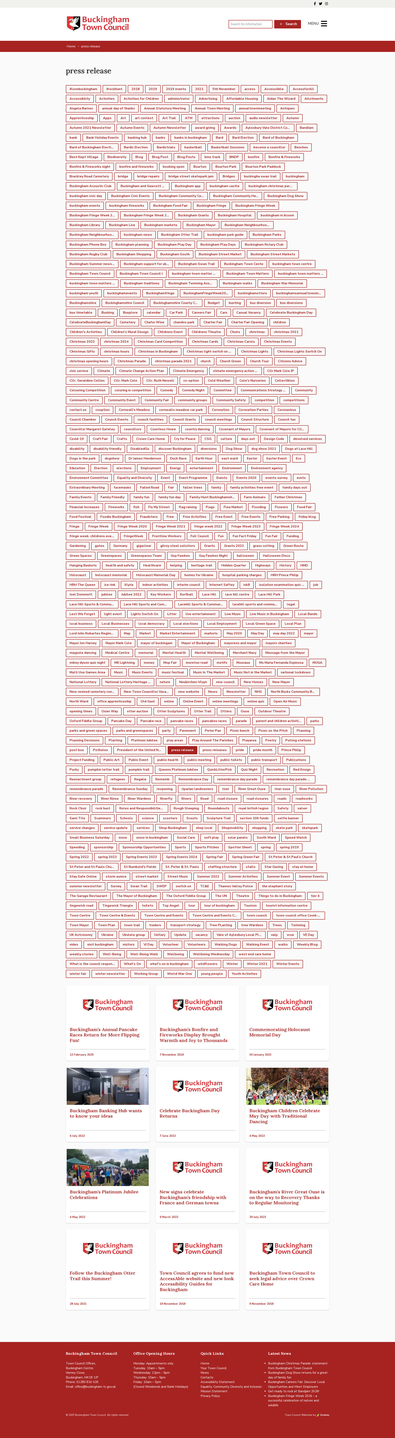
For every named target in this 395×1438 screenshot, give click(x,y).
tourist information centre (287, 905)
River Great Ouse (252, 789)
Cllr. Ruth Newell (160, 380)
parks (314, 721)
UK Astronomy (81, 935)
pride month (262, 750)
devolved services (307, 439)
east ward (230, 458)
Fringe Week (98, 526)
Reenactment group (85, 779)
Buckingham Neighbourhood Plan (94, 234)
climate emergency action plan (237, 371)
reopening (165, 789)
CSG (207, 439)
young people (212, 974)
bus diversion (260, 303)
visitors (129, 944)
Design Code (274, 439)
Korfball (186, 594)
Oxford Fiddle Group (86, 721)
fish (136, 507)
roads (282, 798)
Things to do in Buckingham (280, 896)
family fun (141, 497)
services (143, 828)
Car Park (176, 312)
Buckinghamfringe (160, 293)
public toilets (231, 760)
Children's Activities (86, 332)
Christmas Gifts (82, 351)
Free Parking (279, 516)
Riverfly (166, 798)
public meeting (199, 760)
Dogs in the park (83, 458)
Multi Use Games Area (87, 672)
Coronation (220, 410)
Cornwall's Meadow (134, 410)
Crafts (122, 439)
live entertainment (201, 614)
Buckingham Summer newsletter (94, 264)
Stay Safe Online (83, 876)
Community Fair (157, 400)
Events (221, 478)
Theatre (242, 896)
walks (283, 944)
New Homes (253, 682)
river (225, 789)
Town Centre (80, 915)
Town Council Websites (298, 1415)
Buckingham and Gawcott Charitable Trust (145, 186)
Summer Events (311, 876)
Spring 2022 (79, 857)
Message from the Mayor (285, 652)
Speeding (77, 847)
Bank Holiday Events (102, 137)
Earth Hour (204, 458)
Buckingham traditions (141, 283)
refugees (117, 779)
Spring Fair (214, 857)
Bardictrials (166, 147)
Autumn (292, 118)
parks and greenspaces (134, 730)
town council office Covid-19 (299, 915)
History (285, 565)
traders (155, 925)
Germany (120, 546)
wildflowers (207, 964)
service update (116, 828)
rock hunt (102, 808)
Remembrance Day (193, 779)
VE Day (308, 935)
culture (226, 439)
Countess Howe (163, 429)
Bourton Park (225, 166)
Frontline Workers (166, 536)
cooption (102, 410)
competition (264, 400)
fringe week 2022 (208, 526)
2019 (153, 89)
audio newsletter (263, 118)
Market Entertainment (177, 633)
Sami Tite (77, 818)
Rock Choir (78, 808)
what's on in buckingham (169, 964)
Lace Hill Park (269, 594)
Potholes (100, 750)
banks (160, 137)
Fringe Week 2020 (132, 526)
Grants (209, 546)
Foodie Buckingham (115, 516)
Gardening (78, 546)
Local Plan (293, 623)
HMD (304, 565)
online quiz (255, 701)
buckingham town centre (292, 264)
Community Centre (84, 400)
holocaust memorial (111, 575)
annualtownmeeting (255, 108)
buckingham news (138, 234)
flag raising (188, 507)
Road (204, 798)
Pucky (74, 769)
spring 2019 (289, 847)
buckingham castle (224, 186)
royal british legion (253, 808)
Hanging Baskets (83, 565)
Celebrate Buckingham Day (291, 312)
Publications (296, 760)
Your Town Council (214, 1368)
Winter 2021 (257, 964)
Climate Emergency (188, 371)
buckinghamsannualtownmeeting (300, 293)
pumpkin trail (139, 769)
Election (100, 468)
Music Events (142, 672)
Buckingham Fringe (211, 205)
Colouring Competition (88, 390)
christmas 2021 (286, 332)
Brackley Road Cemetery (89, 176)
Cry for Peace (184, 439)
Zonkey (324, 1415)
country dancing (197, 429)
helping (176, 565)
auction (234, 118)
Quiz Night (249, 769)
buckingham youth (84, 293)
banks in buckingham (190, 137)
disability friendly (107, 449)
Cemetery (127, 322)
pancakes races (214, 721)
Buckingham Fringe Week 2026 (148, 215)
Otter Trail (202, 711)
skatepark (310, 828)
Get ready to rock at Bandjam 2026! (293, 1391)
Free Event (223, 516)
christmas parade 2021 (173, 361)
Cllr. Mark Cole (125, 380)
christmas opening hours (89, 361)
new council (225, 682)
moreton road (197, 662)
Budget (214, 303)
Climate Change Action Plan (141, 371)
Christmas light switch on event (211, 351)
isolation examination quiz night (283, 584)
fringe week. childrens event (92, 536)
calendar (153, 312)
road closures (257, 798)
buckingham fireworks (126, 205)
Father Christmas (288, 497)
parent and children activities (279, 721)
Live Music (233, 614)
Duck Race (178, 458)
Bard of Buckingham (278, 137)
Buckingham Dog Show (285, 196)
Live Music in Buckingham (269, 614)
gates (99, 546)
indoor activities (155, 584)
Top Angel (170, 905)
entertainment (201, 468)
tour (191, 905)
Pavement (188, 730)
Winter (232, 964)
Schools (126, 818)
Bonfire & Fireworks (284, 157)
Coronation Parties (253, 410)
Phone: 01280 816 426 (82, 1382)
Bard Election (243, 137)
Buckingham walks (237, 283)
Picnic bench (239, 730)
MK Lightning (124, 662)
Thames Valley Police (235, 886)
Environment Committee (89, 478)
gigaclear (143, 546)
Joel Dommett (81, 594)
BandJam (307, 127)
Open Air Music (285, 701)
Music (118, 672)
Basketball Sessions (227, 147)
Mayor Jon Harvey (83, 643)
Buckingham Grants (193, 215)
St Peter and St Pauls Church (93, 867)
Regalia (140, 779)
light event (113, 614)
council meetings (218, 419)
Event (165, 478)
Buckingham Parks (267, 234)
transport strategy (185, 925)
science (148, 818)
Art (123, 118)
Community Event (122, 400)
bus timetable (81, 312)
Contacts (207, 1377)
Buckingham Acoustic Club (91, 186)
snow (122, 837)
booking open (173, 166)
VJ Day (148, 944)
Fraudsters (149, 516)
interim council (188, 584)
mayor (309, 633)
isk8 (246, 584)
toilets (147, 905)
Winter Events (287, 964)
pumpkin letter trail (104, 769)
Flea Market (233, 507)
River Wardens (139, 798)
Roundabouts (218, 808)
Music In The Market (209, 672)
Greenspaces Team (146, 555)
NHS (258, 691)
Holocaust (78, 575)
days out (248, 439)
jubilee (106, 594)
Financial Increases (84, 507)
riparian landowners (197, 789)
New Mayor (281, 682)
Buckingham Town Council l (141, 273)
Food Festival (80, 516)
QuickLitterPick (219, 769)
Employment (151, 468)
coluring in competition (133, 390)
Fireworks (116, 507)
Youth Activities (244, 974)
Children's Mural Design (130, 332)
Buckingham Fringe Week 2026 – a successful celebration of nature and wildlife (293, 1400)
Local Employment (222, 623)
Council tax (287, 419)
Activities (107, 98)
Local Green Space (261, 623)
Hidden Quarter (233, 565)
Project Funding (82, 760)
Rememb (162, 779)
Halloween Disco (276, 555)
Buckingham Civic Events (130, 196)
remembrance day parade (237, 779)
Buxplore (130, 312)
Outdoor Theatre (272, 711)
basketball (193, 147)
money (149, 662)
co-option (191, 380)
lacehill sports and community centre (256, 604)
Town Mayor (79, 925)
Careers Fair (201, 312)
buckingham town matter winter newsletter (196, 273)
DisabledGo (139, 449)
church (206, 361)
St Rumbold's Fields (140, 867)
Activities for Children (141, 98)
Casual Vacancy (248, 312)
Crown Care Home (150, 439)
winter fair (78, 974)
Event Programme (193, 478)
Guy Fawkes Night (213, 555)
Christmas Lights (254, 351)
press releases (215, 750)
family (216, 487)
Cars (223, 312)
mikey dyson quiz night (87, 662)
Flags (210, 507)
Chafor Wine (154, 322)
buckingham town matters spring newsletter (94, 283)
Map (127, 633)
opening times (81, 711)
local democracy (151, 623)
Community (304, 390)
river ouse (282, 789)
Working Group (146, 974)
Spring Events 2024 (181, 857)
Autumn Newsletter (169, 127)
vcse (290, 935)
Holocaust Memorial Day (155, 575)
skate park (284, 828)
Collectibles (285, 380)
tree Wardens (252, 925)
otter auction (137, 711)
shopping (259, 828)
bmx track (212, 157)
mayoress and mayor (240, 643)
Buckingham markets (160, 225)
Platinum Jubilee (144, 740)
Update (180, 935)
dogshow (112, 458)
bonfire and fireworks (136, 166)
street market (147, 876)
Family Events (81, 497)
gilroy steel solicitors (177, 546)
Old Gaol (148, 701)
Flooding (259, 507)
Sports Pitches (207, 847)
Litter (172, 614)
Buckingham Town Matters (247, 273)
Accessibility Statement (218, 1382)
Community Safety (231, 400)
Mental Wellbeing (209, 652)
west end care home (255, 954)
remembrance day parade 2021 (290, 779)
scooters (170, 818)
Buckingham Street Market (220, 254)
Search (291, 24)
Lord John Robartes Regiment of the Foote (94, 633)
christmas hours (116, 351)
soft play (211, 837)
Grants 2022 (234, 546)
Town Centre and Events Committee (216, 915)
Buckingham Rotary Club (264, 244)
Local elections (185, 623)
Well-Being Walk (144, 954)
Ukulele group (133, 935)
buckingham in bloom (277, 215)
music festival (173, 672)
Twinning (298, 925)
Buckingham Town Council (90, 273)
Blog (139, 157)
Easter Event (276, 458)
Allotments (313, 98)
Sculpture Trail (219, 818)
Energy (175, 468)
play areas (175, 740)
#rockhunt (114, 89)
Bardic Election (136, 147)
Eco (298, 458)
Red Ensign (302, 769)
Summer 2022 (208, 876)
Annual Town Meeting (212, 108)
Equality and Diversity (134, 478)
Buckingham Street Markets (273, 254)
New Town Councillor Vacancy (147, 691)
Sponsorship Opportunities (144, 847)
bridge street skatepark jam (191, 176)
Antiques (287, 108)
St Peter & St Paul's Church (290, 857)
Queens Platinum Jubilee (178, 769)
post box (77, 750)
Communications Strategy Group (265, 390)
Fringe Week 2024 (284, 526)
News (212, 691)
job (315, 584)
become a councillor (269, 147)
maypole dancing (83, 652)
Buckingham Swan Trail (196, 264)
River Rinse (110, 798)
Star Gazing (274, 867)
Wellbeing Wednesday (211, 954)
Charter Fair (212, 322)
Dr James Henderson (145, 458)
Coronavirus (287, 410)
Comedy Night (193, 390)
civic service (79, 371)
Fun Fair (271, 536)
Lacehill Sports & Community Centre (202, 604)
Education (77, 468)
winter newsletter (110, 974)
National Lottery (83, 682)
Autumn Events (132, 127)
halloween (245, 555)
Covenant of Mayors (234, 429)
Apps (107, 118)
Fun (221, 536)
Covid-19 (77, 439)
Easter (252, 458)
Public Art (111, 760)
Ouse (245, 711)
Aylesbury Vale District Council (269, 127)
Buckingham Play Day (174, 244)
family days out (294, 487)
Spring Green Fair (245, 857)
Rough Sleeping (186, 808)
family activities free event (251, 487)
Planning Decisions (85, 740)
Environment (232, 468)
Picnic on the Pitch (273, 730)
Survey (116, 886)
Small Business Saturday (89, 837)
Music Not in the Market (253, 672)
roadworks (304, 798)
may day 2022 (284, 633)
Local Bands (307, 614)
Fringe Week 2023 (246, 526)
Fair (171, 487)
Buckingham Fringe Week (255, 205)
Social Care (186, 837)
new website (188, 691)
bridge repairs (148, 176)
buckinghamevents (122, 293)
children (279, 322)
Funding (293, 536)
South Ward (266, 837)
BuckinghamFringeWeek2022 (207, 293)
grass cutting (263, 546)
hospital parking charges (242, 575)
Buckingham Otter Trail (179, 234)
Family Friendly (112, 497)
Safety (283, 808)
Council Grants (184, 419)
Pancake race (151, 721)
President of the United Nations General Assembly (141, 750)
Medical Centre (117, 652)
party (166, 730)
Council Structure (255, 419)
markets (211, 633)
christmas (257, 332)
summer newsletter (86, 886)
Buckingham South (175, 254)
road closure (228, 798)
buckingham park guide (225, 234)
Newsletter (236, 691)
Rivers (186, 798)
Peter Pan (213, 730)
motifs (222, 662)
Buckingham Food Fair (170, 205)
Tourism (250, 905)
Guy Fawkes (180, 555)
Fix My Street (159, 507)
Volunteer (171, 944)
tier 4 (315, 896)
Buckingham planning (132, 244)
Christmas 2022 (82, 341)
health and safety (120, 565)
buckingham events (85, 205)
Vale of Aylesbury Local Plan (240, 935)
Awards (230, 127)
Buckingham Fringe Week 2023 (94, 215)
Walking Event (257, 944)
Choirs (235, 332)
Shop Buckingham (173, 828)
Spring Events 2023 (141, 857)
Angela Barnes (81, 108)
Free (170, 516)
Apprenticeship (82, 118)
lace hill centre (237, 594)
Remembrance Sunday (130, 789)
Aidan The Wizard (281, 98)
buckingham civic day (86, 196)
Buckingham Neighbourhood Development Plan (249, 225)
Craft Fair (100, 439)
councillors (132, 429)
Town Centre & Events (117, 915)
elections (124, 468)
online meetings (225, 701)
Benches (301, 147)
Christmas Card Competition (160, 341)
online (169, 701)
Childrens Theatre (206, 332)
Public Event (138, 760)
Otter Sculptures (171, 711)
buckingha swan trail (260, 176)
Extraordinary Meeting (87, 487)
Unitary (159, 935)
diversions (209, 449)
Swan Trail (139, 886)
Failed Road (149, 487)
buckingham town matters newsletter (302, 273)
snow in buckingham (152, 837)
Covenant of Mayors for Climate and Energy (283, 429)
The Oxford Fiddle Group (186, 896)
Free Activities (194, 516)
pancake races (182, 721)
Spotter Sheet (240, 847)
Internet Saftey (221, 584)
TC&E (204, 886)
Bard (219, 137)
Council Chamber (83, 419)
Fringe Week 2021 (170, 526)
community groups (192, 400)
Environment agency (267, 468)
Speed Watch (296, 837)
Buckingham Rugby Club (88, 254)
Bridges (229, 176)
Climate (103, 371)
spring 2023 (107, 857)
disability (77, 449)
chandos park (183, 322)
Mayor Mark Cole (119, 643)
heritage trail (201, 565)
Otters (226, 711)
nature (165, 682)
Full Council (200, 536)
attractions (210, 118)
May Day (257, 633)
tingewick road (81, 905)
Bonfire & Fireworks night (90, 166)
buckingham (295, 176)
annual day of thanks (118, 108)
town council (257, 915)
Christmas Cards (205, 341)
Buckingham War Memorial (282, 283)
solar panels (238, 837)
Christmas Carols (241, 341)
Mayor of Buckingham (198, 643)
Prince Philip (291, 750)
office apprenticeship (114, 701)
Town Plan (106, 925)
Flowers (281, 507)
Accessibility (80, 98)
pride (240, 750)
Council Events (116, 419)
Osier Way (109, 711)
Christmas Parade (131, 361)
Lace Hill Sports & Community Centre (94, 604)
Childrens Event (170, 332)
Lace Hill (209, 594)
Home (205, 1363)
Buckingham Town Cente (243, 264)
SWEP (162, 886)
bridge (123, 176)
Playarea (249, 740)
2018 (135, 89)
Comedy (166, 390)
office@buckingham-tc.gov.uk (95, 1387)
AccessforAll (303, 89)
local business (81, 623)
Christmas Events (278, 341)
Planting (115, 740)
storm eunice (116, 876)
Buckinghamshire (83, 303)
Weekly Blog (307, 944)
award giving (205, 127)
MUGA (317, 662)
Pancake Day (121, 721)
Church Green (230, 361)
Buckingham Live (122, 225)
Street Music (177, 876)
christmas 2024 (116, 341)
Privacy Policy (210, 1396)
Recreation (275, 769)
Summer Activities (243, 876)
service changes (82, 828)
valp (274, 935)
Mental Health (174, 652)
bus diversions (291, 303)
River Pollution (311, 789)
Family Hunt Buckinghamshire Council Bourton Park (214, 497)
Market (145, 633)
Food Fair (304, 507)
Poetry (270, 740)
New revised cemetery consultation (94, 691)
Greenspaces (111, 555)
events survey (276, 478)
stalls (251, 867)
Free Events (251, 516)
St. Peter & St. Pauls (182, 867)
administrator (179, 98)
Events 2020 (246, 478)
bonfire (253, 157)
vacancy (201, 935)
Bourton (199, 166)
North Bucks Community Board (295, 691)
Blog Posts (186, 157)
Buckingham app (188, 186)
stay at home (302, 867)
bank (73, 137)
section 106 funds (254, 818)
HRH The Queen (82, 584)
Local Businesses (115, 623)
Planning (303, 730)
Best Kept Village (84, 157)
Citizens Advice (290, 361)
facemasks (122, 487)
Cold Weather (219, 380)
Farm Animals (255, 497)
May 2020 (234, 633)
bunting (235, 303)
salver (302, 808)
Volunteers (197, 944)
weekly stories (82, 954)
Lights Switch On (144, 614)
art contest (144, 118)
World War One (179, 974)
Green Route (293, 546)
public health (167, 760)
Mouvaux (243, 662)
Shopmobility (232, 828)
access (249, 89)
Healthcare (152, 565)
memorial (145, 652)
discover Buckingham (175, 449)
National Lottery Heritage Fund (129, 682)
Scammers (102, 818)
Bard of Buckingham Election (92, 147)
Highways (263, 565)
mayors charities (279, 643)
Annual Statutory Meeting (165, 108)
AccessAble (274, 89)
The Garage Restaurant (88, 896)
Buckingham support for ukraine (148, 264)
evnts (301, 478)
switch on (183, 886)
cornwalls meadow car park (181, 410)
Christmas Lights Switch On (299, 351)
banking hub (137, 137)
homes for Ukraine (198, 575)
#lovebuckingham (83, 89)
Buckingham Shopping (133, 254)
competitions (294, 400)
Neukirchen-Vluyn (193, 682)
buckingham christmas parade (272, 186)
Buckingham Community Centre (183, 196)
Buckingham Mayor (201, 225)
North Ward (79, 701)
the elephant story (277, 886)
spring (266, 847)
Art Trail (169, 118)
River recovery (81, 798)
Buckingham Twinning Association (192, 283)
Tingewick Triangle (117, 905)
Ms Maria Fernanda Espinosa (281, 662)
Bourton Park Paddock (263, 166)
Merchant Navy (244, 652)
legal (291, 604)
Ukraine (107, 935)
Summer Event (278, 876)
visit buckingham (100, 944)
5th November (224, 89)
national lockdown (295, 672)
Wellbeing (175, 954)
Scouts (192, 818)
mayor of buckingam (156, 643)
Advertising (208, 98)
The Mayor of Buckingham (136, 896)
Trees (277, 925)
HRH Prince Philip (285, 575)
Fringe (74, 526)
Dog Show (234, 449)
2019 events (176, 89)
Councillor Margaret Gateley (92, 429)
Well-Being (112, 954)
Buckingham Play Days (218, 244)
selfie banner (288, 818)
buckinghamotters (252, 293)
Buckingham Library (85, 225)
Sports (180, 847)
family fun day (169, 497)
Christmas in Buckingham (158, 351)
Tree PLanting (220, 925)
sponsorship (103, 847)
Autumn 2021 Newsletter (90, 127)
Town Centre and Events (163, 915)
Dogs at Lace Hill (299, 449)
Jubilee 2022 (131, 594)
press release (182, 750)
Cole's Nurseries (252, 380)
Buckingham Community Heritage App (237, 196)
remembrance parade (86, 789)
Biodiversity (116, 157)
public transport (264, 760)
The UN (221, 896)
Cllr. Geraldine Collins (87, 380)
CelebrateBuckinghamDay (90, 322)
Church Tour (259, 361)
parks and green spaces (88, 730)
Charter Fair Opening (247, 322)
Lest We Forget (82, 614)
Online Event (193, 701)
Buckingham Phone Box (88, 244)
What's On (132, 964)
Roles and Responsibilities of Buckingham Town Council (143, 808)
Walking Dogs (226, 944)
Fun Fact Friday (244, 536)
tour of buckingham (219, 905)
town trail (132, 925)
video (74, 944)
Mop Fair (170, 662)
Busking (107, 312)
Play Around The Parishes (212, 740)
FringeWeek (133, 536)
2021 (199, 89)
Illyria (128, 584)
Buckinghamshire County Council (177, 303)
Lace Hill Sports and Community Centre (148, 604)
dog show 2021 (263, 449)
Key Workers (161, 594)
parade (241, 721)
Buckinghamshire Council (124, 303)
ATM (188, 118)
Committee (223, 390)
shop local (204, 828)
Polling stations (298, 740)
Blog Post (160, 157)
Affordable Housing (242, 98)
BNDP (234, 157)
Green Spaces (81, 555)
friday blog (307, 516)
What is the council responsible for (94, 964)
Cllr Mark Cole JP (280, 371)
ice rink (109, 584)
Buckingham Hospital (235, 215)
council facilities (150, 419)
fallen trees (192, 487)
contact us (78, 410)
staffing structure (222, 867)
